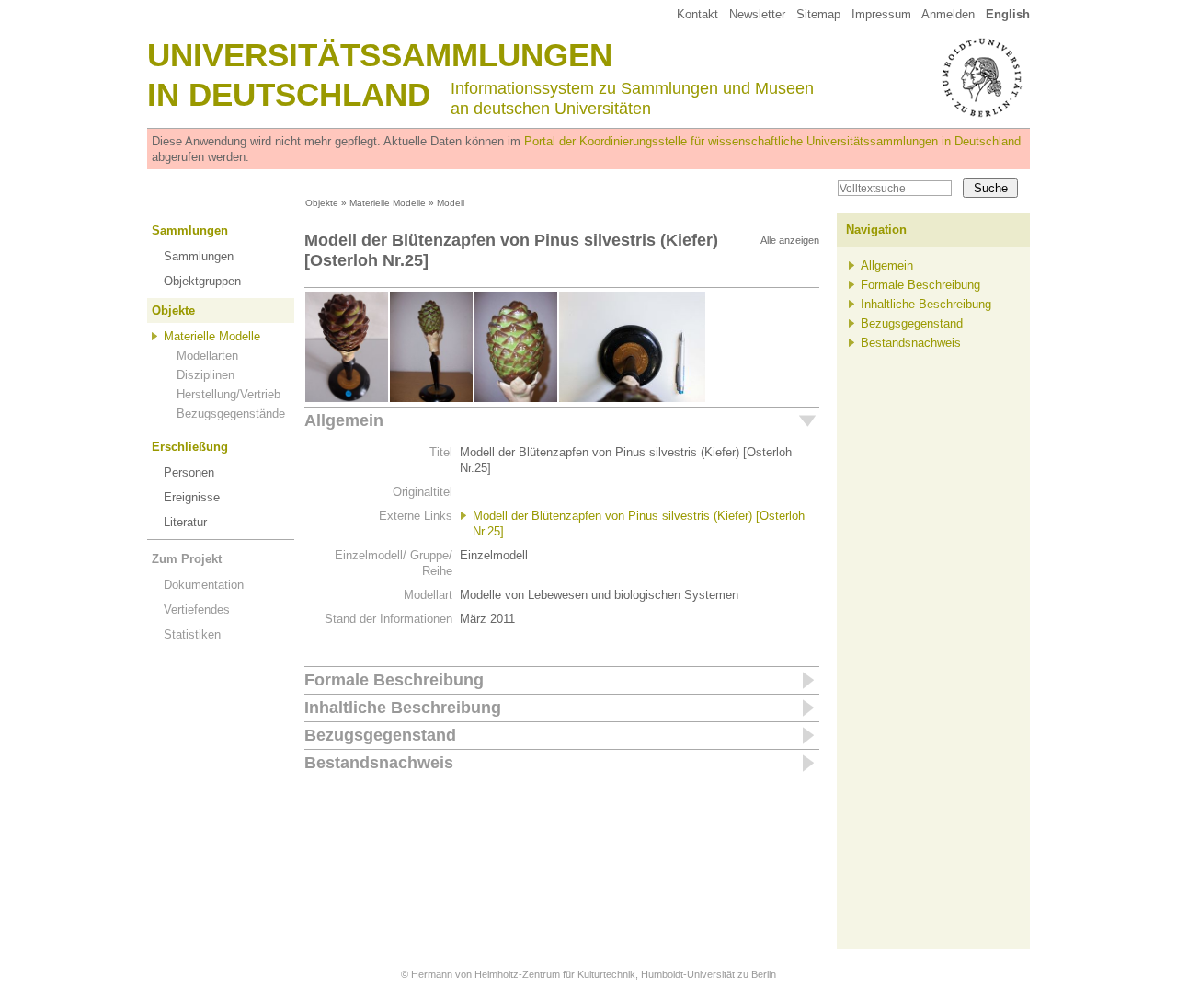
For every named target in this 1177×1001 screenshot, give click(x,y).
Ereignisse (192, 497)
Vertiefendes (197, 609)
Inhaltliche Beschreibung (402, 707)
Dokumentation (204, 585)
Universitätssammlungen (379, 55)
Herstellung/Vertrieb (228, 394)
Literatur (185, 522)
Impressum (881, 14)
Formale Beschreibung (394, 680)
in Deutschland (288, 94)
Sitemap (818, 14)
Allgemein (343, 420)
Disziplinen (205, 375)
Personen (189, 472)
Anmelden (948, 14)
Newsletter (757, 14)
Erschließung (190, 447)
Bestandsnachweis (378, 763)
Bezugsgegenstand (380, 735)
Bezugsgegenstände (231, 413)
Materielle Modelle (387, 203)
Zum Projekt (187, 559)
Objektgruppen (202, 281)
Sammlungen (190, 230)
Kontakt (697, 14)
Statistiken (192, 634)
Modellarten (207, 355)
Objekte (321, 203)
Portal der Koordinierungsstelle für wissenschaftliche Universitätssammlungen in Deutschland (772, 141)
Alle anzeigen (789, 240)
